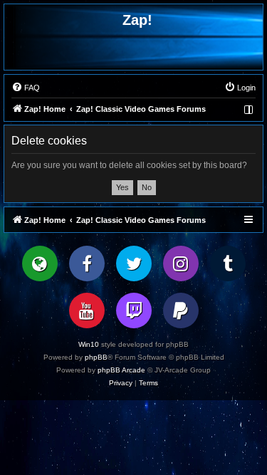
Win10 (88, 344)
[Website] (40, 263)
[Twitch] (134, 310)
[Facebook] (87, 263)
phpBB (96, 357)
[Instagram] (181, 263)
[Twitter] (134, 263)
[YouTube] (87, 310)
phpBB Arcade (121, 370)
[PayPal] (181, 310)
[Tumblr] (228, 263)
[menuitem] (25, 87)
